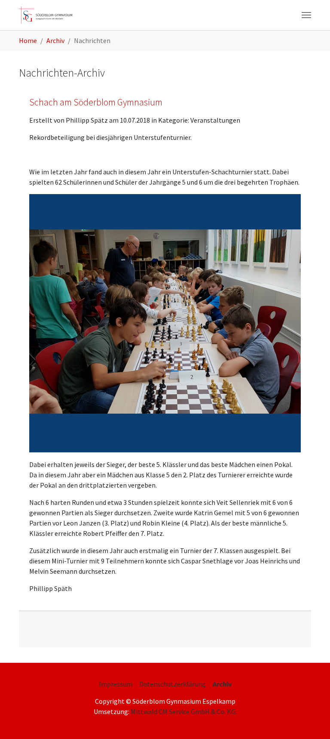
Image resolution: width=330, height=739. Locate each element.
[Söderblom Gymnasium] (49, 15)
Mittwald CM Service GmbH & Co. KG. (184, 711)
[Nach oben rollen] (311, 720)
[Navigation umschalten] (306, 15)
